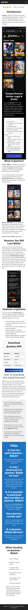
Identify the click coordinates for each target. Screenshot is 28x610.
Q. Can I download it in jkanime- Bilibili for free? (15, 140)
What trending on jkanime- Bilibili (14, 151)
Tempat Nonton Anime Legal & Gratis (15, 124)
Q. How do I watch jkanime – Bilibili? (14, 137)
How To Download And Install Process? (15, 132)
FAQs (7, 134)
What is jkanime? (12, 126)
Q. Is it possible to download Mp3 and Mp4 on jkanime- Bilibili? (14, 144)
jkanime (4, 2)
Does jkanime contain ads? (14, 147)
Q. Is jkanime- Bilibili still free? (14, 148)
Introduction (11, 121)
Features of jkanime (13, 129)
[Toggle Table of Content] (21, 119)
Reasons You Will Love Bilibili (15, 128)
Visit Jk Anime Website (14, 156)
